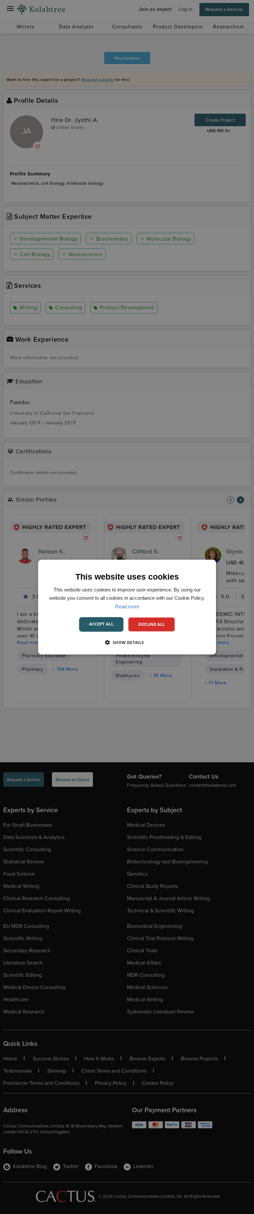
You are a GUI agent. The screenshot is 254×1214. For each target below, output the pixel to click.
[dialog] (127, 607)
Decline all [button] (151, 624)
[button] (127, 642)
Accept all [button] (101, 624)
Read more (127, 606)
